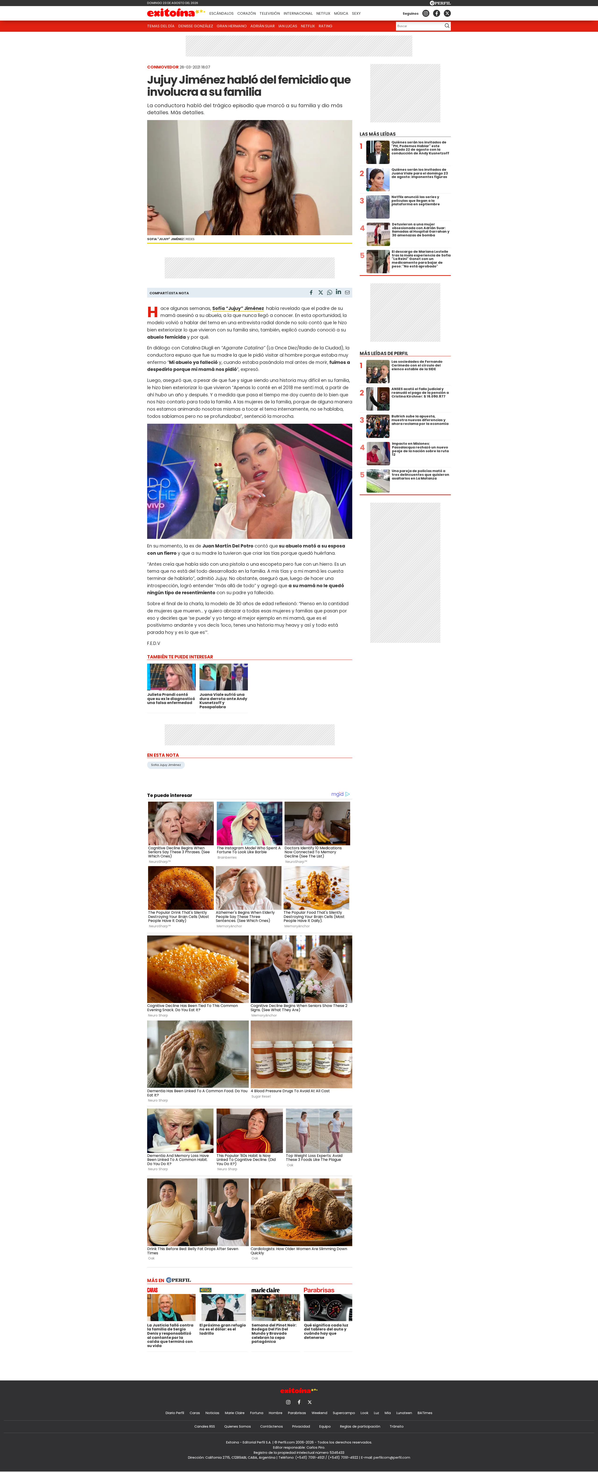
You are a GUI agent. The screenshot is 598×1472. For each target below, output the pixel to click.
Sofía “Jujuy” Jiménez (238, 308)
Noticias (212, 1413)
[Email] (347, 293)
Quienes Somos (237, 1426)
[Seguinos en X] (447, 13)
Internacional (298, 13)
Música (341, 13)
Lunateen (404, 1413)
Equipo (325, 1426)
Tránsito (397, 1426)
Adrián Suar (262, 26)
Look (364, 1413)
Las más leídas (378, 134)
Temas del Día (160, 26)
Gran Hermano (232, 26)
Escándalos (221, 13)
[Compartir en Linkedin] (338, 292)
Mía (388, 1413)
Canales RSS (204, 1426)
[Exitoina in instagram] (425, 13)
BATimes (425, 1413)
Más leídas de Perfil (384, 353)
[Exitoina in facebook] (436, 13)
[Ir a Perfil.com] (440, 4)
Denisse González (195, 26)
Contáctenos (271, 1426)
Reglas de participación (360, 1426)
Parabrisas (297, 1413)
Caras (195, 1413)
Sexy (356, 13)
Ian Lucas (287, 26)
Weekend (319, 1413)
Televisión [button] (270, 13)
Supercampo (344, 1413)
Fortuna (256, 1413)
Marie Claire (235, 1413)
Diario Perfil (175, 1413)
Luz (376, 1413)
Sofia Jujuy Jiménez (166, 765)
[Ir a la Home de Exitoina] (176, 13)
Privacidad (301, 1426)
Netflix (323, 13)
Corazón (246, 13)
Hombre (275, 1413)
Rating (325, 26)
